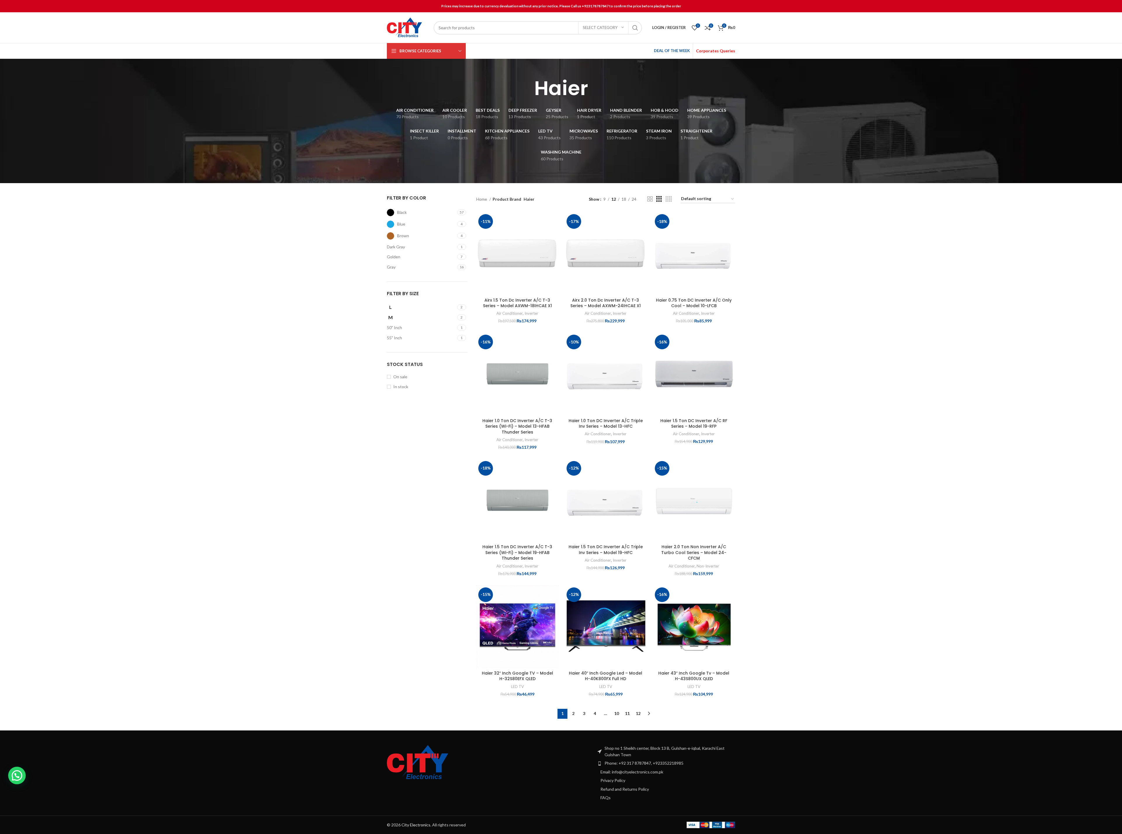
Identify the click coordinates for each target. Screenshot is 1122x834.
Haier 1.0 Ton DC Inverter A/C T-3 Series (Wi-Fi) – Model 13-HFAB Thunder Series (517, 426)
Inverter (531, 313)
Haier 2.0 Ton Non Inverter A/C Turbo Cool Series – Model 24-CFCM (693, 552)
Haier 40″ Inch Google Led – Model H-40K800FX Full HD (605, 676)
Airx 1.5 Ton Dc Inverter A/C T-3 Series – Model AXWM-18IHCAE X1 (517, 303)
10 (616, 713)
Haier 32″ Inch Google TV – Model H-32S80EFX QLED (517, 676)
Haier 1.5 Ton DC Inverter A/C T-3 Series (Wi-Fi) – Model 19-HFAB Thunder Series (517, 552)
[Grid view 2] (650, 199)
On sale (400, 376)
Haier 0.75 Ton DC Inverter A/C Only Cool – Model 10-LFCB (694, 303)
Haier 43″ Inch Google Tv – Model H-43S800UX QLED (693, 676)
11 (627, 713)
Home (482, 199)
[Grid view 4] (669, 199)
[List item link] (666, 763)
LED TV (517, 686)
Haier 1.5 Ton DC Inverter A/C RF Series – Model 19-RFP (693, 423)
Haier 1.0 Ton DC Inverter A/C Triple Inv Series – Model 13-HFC (606, 423)
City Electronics (415, 824)
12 (638, 713)
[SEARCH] (635, 28)
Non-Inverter (708, 566)
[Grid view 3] (659, 199)
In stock (400, 386)
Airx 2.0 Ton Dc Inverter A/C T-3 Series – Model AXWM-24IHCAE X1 (605, 303)
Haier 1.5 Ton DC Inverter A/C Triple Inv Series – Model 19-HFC (606, 550)
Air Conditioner (509, 313)
